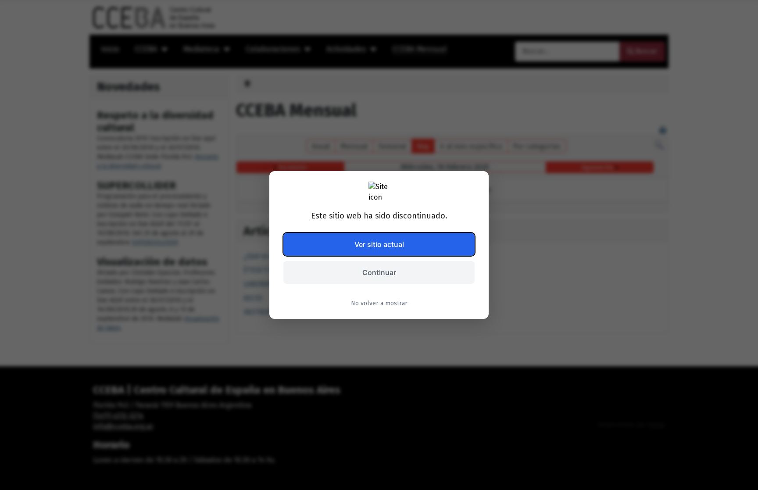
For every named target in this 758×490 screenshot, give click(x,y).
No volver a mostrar (379, 303)
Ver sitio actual (379, 244)
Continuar (379, 272)
